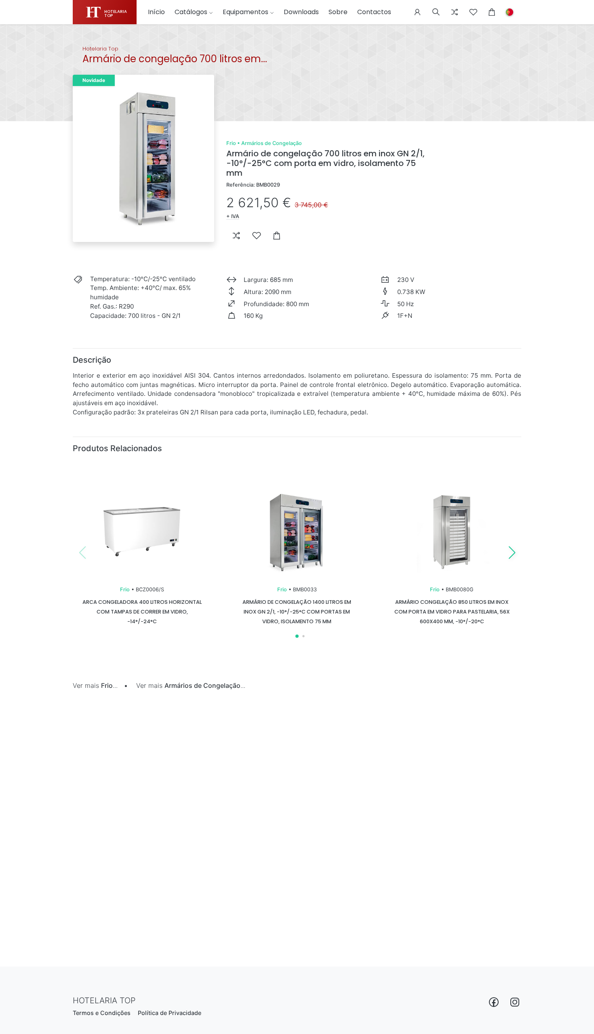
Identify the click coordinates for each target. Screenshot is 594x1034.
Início (156, 12)
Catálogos (191, 12)
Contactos (374, 12)
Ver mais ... (95, 685)
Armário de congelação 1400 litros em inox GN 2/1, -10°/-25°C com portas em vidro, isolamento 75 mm (296, 612)
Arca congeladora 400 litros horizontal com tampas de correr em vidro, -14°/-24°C (142, 612)
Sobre (338, 12)
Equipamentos (245, 12)
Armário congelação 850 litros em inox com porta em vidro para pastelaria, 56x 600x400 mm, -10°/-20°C (452, 612)
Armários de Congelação (271, 143)
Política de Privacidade (169, 1012)
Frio (231, 143)
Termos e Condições (102, 1012)
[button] (417, 12)
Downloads (301, 12)
